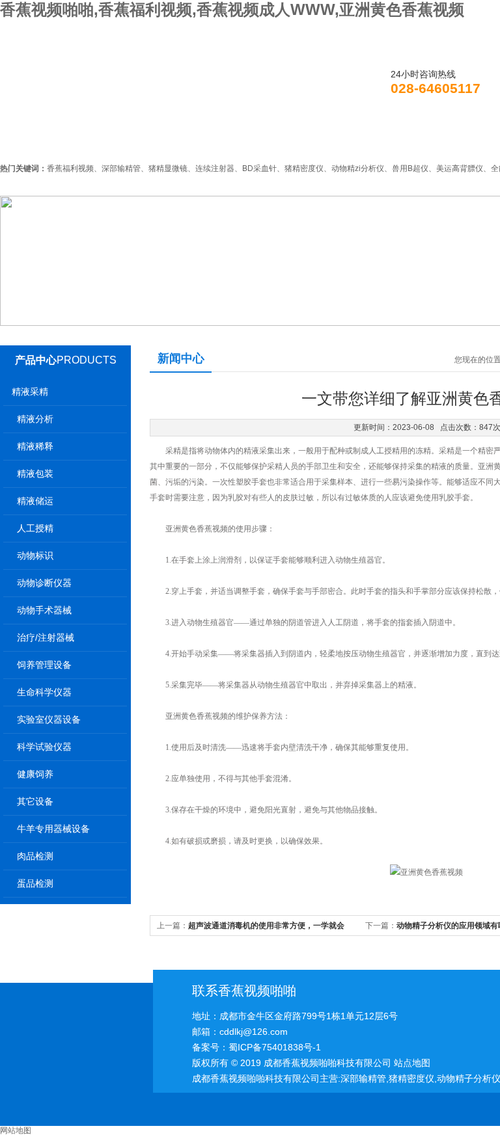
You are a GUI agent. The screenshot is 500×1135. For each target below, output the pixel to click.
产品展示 (297, 139)
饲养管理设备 (44, 665)
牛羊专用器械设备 (53, 828)
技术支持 (387, 139)
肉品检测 (35, 856)
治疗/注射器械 (45, 637)
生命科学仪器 (44, 692)
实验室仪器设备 (49, 719)
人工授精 (35, 528)
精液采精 (30, 391)
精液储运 (35, 501)
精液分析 (35, 419)
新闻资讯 (207, 139)
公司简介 (118, 139)
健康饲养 (35, 774)
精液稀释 (35, 446)
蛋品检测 (35, 883)
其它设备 (35, 801)
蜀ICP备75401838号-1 (275, 1047)
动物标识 (35, 555)
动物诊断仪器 (44, 583)
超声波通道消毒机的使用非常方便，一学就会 (266, 925)
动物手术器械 (44, 610)
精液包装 (35, 473)
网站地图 (15, 1130)
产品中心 (36, 360)
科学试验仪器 (44, 746)
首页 (37, 139)
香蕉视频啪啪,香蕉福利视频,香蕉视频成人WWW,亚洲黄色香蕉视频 (232, 9)
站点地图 (412, 1063)
